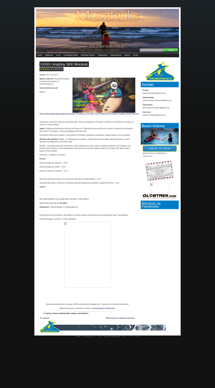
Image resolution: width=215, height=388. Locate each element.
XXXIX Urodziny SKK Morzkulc (64, 64)
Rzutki (135, 55)
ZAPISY (42, 187)
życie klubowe (82, 313)
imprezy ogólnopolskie (61, 313)
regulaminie (147, 156)
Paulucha (46, 69)
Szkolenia (49, 55)
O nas (58, 55)
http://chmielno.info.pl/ (48, 88)
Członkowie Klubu (70, 55)
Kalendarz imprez (88, 55)
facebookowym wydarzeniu (103, 308)
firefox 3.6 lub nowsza (130, 336)
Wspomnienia (115, 55)
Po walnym (44, 318)
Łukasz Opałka (96, 336)
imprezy (48, 313)
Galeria (127, 55)
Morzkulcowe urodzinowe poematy (120, 318)
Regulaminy (103, 55)
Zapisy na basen (160, 148)
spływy (73, 313)
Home (39, 55)
